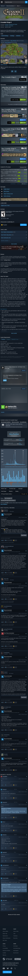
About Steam (5, 931)
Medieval (18, 35)
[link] (13, 123)
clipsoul (5, 672)
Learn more (24, 104)
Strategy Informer (7, 260)
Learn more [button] (23, 224)
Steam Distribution (6, 938)
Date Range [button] (3, 491)
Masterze (6, 510)
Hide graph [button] (23, 493)
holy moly (6, 578)
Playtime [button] (10, 491)
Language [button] (20, 488)
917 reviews (11, 673)
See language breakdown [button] (6, 422)
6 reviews (5, 607)
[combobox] (14, 2)
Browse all (23, 167)
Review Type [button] (3, 488)
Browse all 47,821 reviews (14, 914)
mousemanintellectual (8, 546)
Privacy (4, 946)
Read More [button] (23, 535)
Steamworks (5, 935)
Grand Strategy (4, 35)
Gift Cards (5, 940)
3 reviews (5, 736)
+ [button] (22, 35)
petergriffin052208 (8, 629)
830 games (6, 511)
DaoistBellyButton (8, 606)
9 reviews (5, 708)
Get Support (15, 950)
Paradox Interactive (9, 25)
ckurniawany (6, 734)
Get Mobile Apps (7, 972)
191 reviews (12, 511)
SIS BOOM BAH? (7, 707)
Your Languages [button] (8, 498)
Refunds (4, 955)
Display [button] (16, 491)
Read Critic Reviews (12, 408)
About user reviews (15, 422)
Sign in (2, 67)
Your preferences (23, 422)
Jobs (14, 933)
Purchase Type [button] (12, 488)
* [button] (15, 451)
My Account (15, 952)
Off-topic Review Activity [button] (6, 493)
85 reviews (6, 547)
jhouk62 (6, 754)
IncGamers (6, 266)
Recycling (15, 938)
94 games (6, 673)
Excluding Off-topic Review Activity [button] (7, 500)
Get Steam (15, 946)
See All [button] (23, 183)
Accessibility (5, 948)
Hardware (15, 935)
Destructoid (5, 272)
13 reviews (6, 755)
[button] (3, 5)
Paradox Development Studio (11, 24)
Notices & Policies (6, 950)
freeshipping (6, 652)
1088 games (6, 579)
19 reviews (12, 579)
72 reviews (6, 630)
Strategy (12, 35)
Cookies (4, 952)
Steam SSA (5, 933)
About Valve (15, 931)
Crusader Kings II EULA (6, 200)
